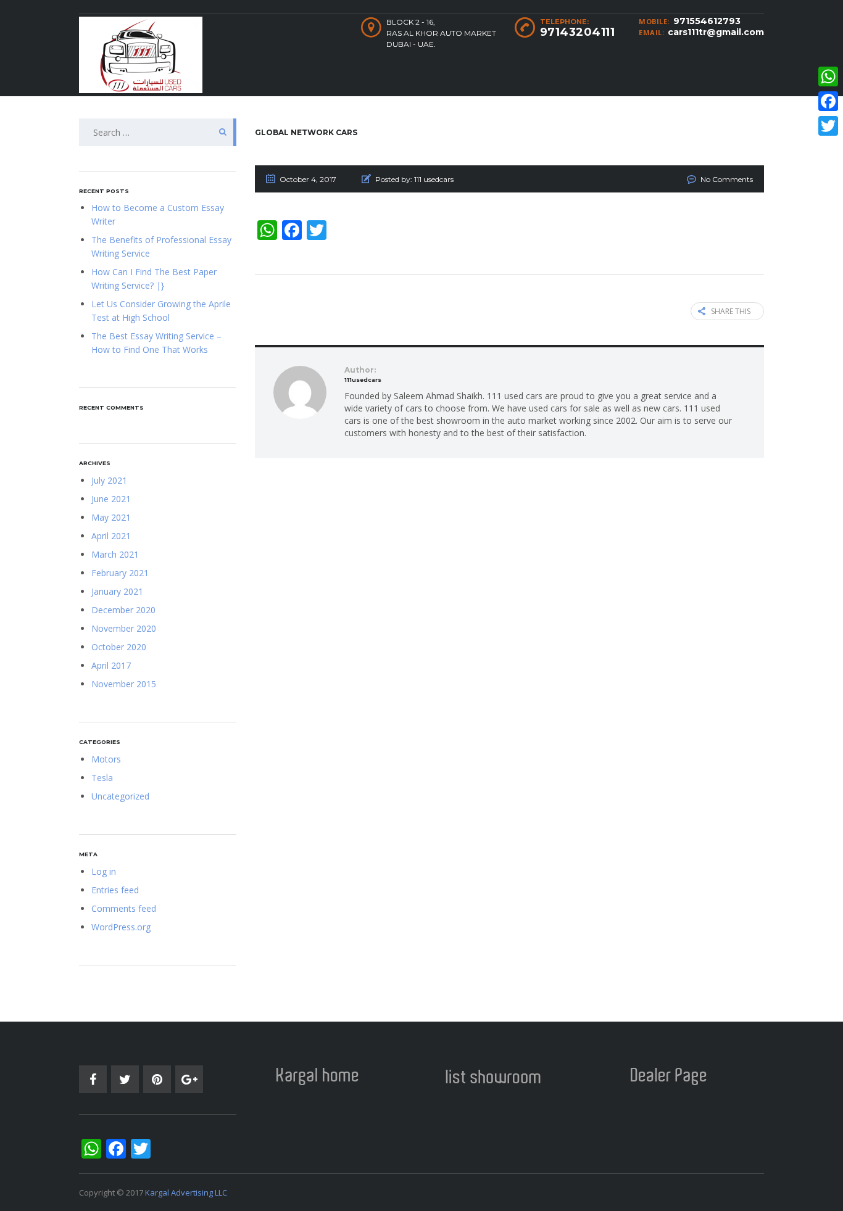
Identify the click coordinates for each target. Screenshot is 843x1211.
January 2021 (117, 591)
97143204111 (577, 32)
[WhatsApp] (828, 76)
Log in (103, 871)
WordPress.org (121, 927)
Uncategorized (120, 796)
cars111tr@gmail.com (716, 32)
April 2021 (111, 536)
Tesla (102, 777)
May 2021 (111, 517)
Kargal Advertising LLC (186, 1192)
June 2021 (111, 499)
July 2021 (109, 480)
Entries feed (115, 890)
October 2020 (118, 647)
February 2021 (120, 573)
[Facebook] (828, 101)
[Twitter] (828, 126)
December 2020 (123, 610)
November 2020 (123, 628)
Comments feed (123, 908)
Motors (106, 759)
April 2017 (111, 665)
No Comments (726, 179)
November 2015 (123, 684)
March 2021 (115, 554)
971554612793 (707, 21)
